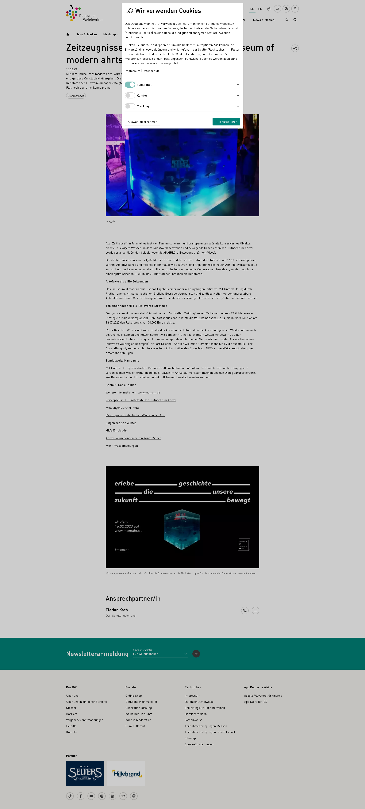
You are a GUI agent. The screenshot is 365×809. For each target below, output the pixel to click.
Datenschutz (151, 71)
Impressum (132, 71)
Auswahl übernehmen (142, 122)
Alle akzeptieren (226, 122)
